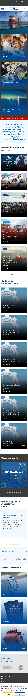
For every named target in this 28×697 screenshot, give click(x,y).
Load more (14, 274)
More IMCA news (5, 150)
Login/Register (8, 1)
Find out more (16, 690)
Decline (19, 694)
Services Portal (16, 1)
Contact (18, 4)
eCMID (21, 1)
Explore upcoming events (14, 493)
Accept (8, 694)
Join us (14, 543)
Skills (15, 4)
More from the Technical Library (17, 450)
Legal (2, 681)
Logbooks (10, 4)
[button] (24, 458)
